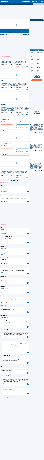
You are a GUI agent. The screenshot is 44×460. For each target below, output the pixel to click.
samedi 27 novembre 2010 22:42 (7, 389)
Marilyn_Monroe (4, 257)
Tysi (4, 387)
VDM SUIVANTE (26, 34)
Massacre (2, 80)
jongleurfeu (6, 375)
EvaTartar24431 (6, 236)
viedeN (2, 315)
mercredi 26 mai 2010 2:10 (4, 187)
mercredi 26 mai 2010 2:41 (4, 288)
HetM (2, 185)
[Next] (22, 396)
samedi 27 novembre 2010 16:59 (7, 342)
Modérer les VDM (34, 1)
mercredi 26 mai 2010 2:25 (4, 278)
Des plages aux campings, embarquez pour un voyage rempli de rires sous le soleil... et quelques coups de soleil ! (14, 31)
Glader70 (2, 366)
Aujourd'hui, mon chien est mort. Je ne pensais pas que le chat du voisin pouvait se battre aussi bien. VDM (14, 72)
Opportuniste (3, 104)
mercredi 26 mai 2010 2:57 (4, 317)
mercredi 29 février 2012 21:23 (7, 238)
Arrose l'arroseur (4, 118)
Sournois (2, 130)
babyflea (2, 246)
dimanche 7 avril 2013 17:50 (6, 357)
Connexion (42, 1)
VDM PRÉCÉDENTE (3, 34)
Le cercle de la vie (4, 154)
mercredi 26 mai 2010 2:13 (4, 197)
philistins (2, 276)
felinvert (5, 355)
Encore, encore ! (14, 180)
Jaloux (2, 168)
